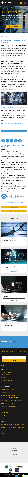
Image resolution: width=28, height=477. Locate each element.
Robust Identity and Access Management (10, 397)
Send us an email (14, 207)
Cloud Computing (5, 375)
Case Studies (4, 410)
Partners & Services (5, 386)
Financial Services (5, 412)
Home (2, 36)
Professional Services (6, 417)
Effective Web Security (6, 394)
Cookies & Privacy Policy (14, 458)
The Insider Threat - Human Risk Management (10, 402)
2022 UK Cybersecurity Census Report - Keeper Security (13, 429)
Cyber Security (4, 371)
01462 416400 (14, 448)
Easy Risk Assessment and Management (9, 387)
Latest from (10, 341)
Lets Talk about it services (14, 131)
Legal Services (4, 415)
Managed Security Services (7, 372)
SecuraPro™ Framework (6, 380)
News (2, 433)
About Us (3, 365)
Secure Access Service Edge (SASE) (8, 406)
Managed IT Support (5, 374)
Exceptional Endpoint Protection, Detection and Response (14, 391)
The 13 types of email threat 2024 (8, 422)
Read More (14, 244)
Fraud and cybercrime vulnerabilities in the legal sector (13, 427)
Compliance (3, 379)
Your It (2, 369)
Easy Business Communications (8, 403)
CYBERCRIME (3, 426)
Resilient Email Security (6, 392)
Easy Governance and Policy (7, 389)
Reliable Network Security (7, 398)
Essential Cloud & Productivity (8, 405)
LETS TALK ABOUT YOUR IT (14, 26)
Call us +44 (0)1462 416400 (14, 211)
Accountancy (4, 414)
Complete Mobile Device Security (8, 395)
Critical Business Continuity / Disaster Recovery (11, 400)
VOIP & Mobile (4, 377)
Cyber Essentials (4, 382)
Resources (3, 421)
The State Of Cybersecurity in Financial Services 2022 (12, 424)
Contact (3, 437)
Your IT (6, 36)
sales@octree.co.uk (14, 450)
